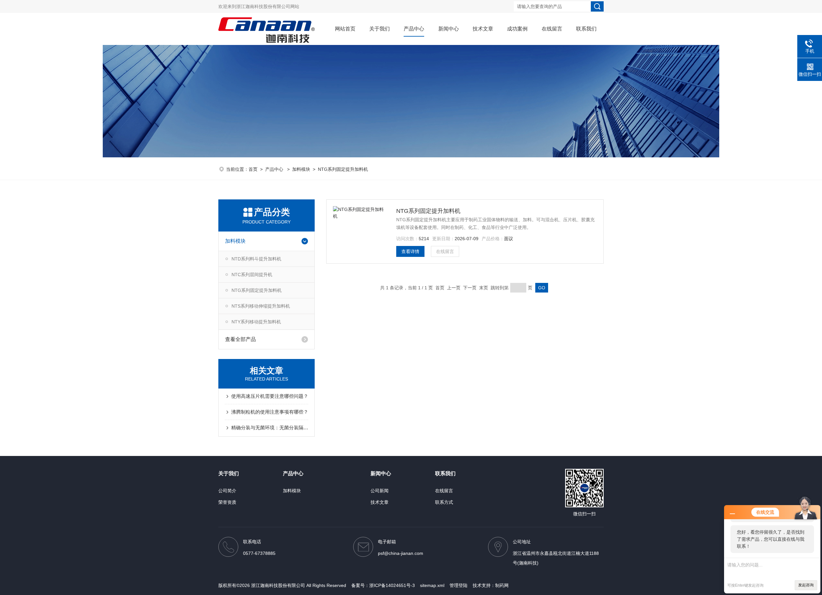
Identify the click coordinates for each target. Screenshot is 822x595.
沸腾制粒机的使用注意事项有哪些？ (269, 412)
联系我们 (586, 28)
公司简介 (227, 490)
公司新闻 (380, 490)
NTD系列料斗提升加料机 (256, 258)
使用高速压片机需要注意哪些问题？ (269, 396)
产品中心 (414, 28)
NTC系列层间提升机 (252, 274)
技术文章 (483, 28)
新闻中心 (448, 28)
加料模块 (301, 169)
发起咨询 (806, 585)
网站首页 (345, 28)
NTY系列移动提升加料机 (256, 321)
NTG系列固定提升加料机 (343, 169)
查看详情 (410, 251)
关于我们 (379, 28)
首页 (253, 169)
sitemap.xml (432, 585)
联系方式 (444, 502)
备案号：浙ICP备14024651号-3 (383, 585)
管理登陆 (459, 585)
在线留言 (552, 28)
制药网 (502, 585)
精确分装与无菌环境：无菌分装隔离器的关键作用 (269, 427)
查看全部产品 (240, 339)
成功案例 (517, 28)
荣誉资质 (227, 502)
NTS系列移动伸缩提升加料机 (261, 306)
